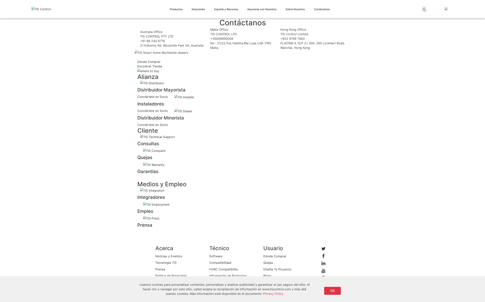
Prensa (160, 269)
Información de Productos (228, 276)
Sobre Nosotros (295, 9)
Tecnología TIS (166, 263)
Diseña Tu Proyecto (277, 269)
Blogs (267, 276)
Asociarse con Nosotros (261, 9)
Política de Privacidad (171, 276)
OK (332, 291)
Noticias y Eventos (168, 256)
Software (215, 256)
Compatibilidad (220, 263)
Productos (176, 9)
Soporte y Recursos (226, 9)
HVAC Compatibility (223, 269)
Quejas (268, 263)
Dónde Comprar (274, 256)
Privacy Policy (273, 294)
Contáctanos (322, 9)
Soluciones (198, 9)
